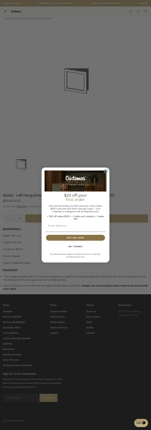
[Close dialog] (106, 171)
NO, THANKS (76, 247)
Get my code (75, 237)
